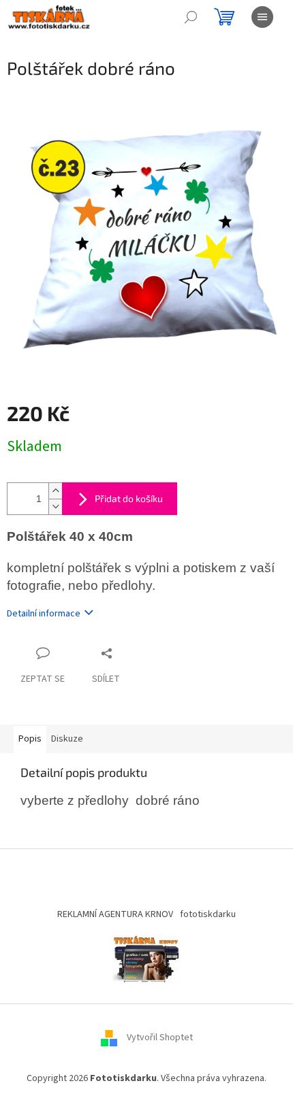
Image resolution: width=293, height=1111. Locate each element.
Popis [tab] (30, 739)
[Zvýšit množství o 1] (55, 491)
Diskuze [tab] (67, 739)
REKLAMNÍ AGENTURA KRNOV (115, 914)
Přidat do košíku (129, 498)
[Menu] (262, 17)
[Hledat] (190, 17)
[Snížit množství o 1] (55, 506)
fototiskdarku (208, 914)
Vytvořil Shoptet (160, 1037)
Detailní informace (43, 613)
